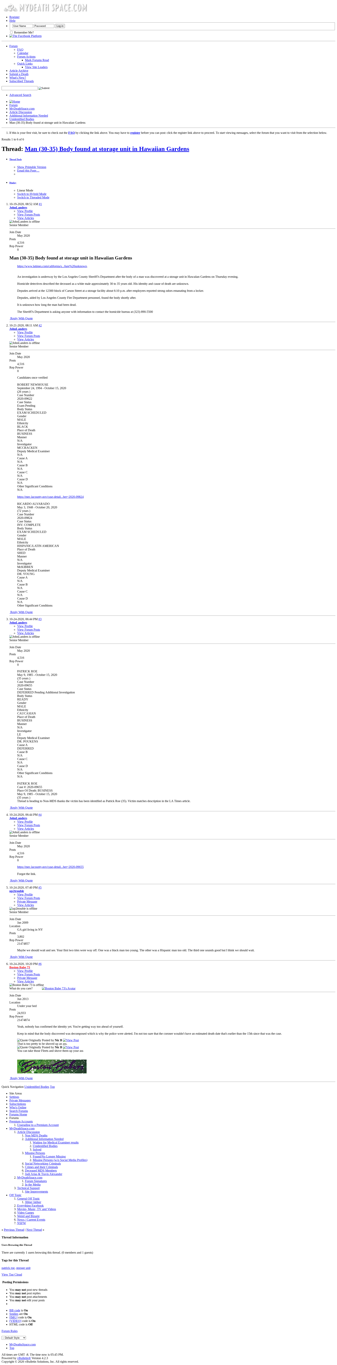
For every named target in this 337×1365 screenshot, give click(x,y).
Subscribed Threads (21, 81)
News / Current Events (31, 1219)
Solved (37, 1149)
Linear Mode (25, 190)
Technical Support (28, 1188)
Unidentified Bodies (21, 119)
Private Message (27, 901)
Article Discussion (20, 112)
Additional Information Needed (28, 115)
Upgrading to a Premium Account (38, 1125)
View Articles (25, 218)
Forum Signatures (36, 1181)
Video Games (25, 1212)
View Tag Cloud (12, 1274)
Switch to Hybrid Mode (31, 194)
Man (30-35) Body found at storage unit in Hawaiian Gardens (107, 148)
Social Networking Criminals (43, 1163)
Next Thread (34, 1229)
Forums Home (18, 1114)
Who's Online (17, 1107)
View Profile (25, 211)
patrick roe (8, 1268)
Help (12, 20)
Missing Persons (35, 1153)
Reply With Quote (21, 318)
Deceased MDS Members (41, 1170)
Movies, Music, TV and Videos (36, 1209)
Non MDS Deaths (36, 1135)
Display (12, 183)
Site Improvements (36, 1191)
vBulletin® (24, 1358)
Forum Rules (10, 1331)
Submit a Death (18, 74)
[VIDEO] (15, 1321)
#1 (40, 204)
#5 (40, 887)
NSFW (21, 1223)
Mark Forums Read (37, 60)
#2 (40, 325)
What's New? (17, 77)
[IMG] (13, 1317)
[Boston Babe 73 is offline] (58, 988)
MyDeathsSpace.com (22, 1344)
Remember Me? (23, 32)
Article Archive (18, 70)
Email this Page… (28, 170)
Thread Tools (15, 159)
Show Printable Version (31, 167)
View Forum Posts (28, 214)
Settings (14, 1097)
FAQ (20, 49)
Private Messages (20, 1100)
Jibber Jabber (33, 1202)
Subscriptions (17, 1104)
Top (52, 1086)
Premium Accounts (21, 1121)
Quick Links (25, 63)
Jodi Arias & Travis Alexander (43, 1174)
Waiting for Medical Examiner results (56, 1142)
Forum (13, 46)
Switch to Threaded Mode (33, 197)
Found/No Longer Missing (49, 1156)
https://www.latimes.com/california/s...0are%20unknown (52, 266)
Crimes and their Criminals (41, 1167)
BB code (14, 1310)
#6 (40, 964)
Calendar (22, 53)
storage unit (23, 1268)
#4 (40, 814)
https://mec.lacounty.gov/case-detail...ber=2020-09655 (50, 867)
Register (14, 17)
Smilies (13, 1314)
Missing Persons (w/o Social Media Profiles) (60, 1160)
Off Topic (15, 1195)
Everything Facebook (30, 1205)
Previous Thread (14, 1229)
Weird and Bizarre (28, 1216)
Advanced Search (20, 95)
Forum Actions (26, 56)
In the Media (33, 1184)
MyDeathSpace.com (22, 108)
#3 (40, 619)
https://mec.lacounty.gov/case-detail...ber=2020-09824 (50, 496)
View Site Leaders (36, 67)
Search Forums (18, 1111)
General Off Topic (28, 1198)
